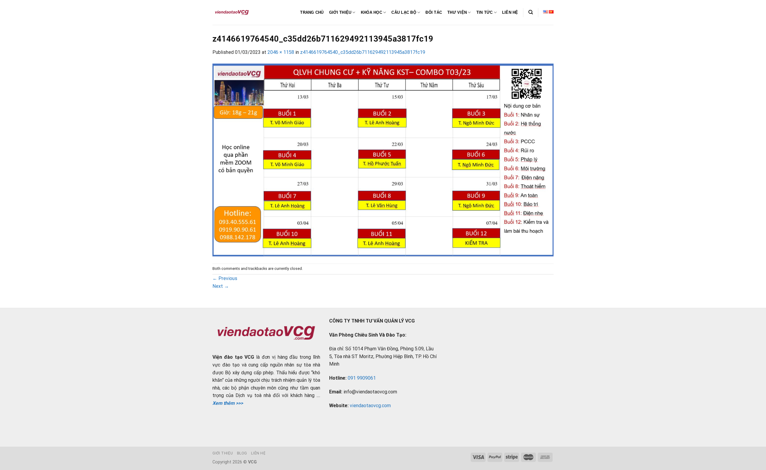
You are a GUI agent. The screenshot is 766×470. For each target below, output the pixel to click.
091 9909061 (362, 378)
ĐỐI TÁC (433, 12)
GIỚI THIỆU (340, 12)
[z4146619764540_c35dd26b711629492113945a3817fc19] (383, 159)
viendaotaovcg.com (370, 405)
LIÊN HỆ (510, 12)
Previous (224, 278)
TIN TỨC (484, 12)
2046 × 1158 (281, 52)
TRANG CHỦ (311, 12)
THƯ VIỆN (457, 12)
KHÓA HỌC (371, 12)
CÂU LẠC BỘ (403, 12)
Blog (242, 453)
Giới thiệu (222, 453)
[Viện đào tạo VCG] (231, 12)
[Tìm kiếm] (530, 12)
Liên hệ (258, 453)
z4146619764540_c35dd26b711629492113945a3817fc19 (362, 52)
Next (220, 286)
